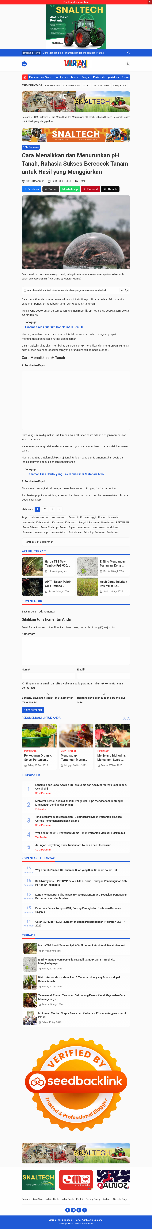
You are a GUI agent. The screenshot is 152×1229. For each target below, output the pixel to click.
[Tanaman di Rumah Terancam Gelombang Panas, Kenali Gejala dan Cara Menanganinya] (30, 1000)
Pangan (86, 77)
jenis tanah (28, 522)
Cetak (82, 181)
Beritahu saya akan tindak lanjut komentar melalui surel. (47, 700)
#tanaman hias (71, 85)
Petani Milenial (30, 527)
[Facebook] (67, 1210)
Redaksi (107, 1199)
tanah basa (112, 527)
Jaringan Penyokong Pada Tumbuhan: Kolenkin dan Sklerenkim (73, 845)
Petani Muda (47, 527)
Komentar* (28, 633)
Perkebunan (129, 77)
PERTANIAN (122, 522)
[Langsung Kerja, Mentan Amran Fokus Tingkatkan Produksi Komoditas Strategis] (76, 735)
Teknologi (66, 751)
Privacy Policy (93, 1199)
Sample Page (120, 1199)
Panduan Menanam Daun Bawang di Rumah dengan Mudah (78, 52)
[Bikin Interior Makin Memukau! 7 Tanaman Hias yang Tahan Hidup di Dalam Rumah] (30, 982)
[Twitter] (84, 1210)
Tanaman (27, 532)
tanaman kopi (41, 532)
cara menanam (58, 517)
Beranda (26, 1199)
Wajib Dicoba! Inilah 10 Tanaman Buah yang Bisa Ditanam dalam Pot (76, 870)
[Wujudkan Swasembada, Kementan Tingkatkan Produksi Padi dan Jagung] (39, 735)
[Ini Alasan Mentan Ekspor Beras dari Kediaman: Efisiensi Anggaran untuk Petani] (30, 1018)
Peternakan (41, 809)
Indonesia (113, 517)
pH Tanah (61, 527)
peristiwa (113, 77)
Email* (81, 669)
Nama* (26, 669)
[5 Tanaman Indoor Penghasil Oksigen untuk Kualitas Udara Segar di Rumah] (112, 735)
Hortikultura (61, 77)
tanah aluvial (83, 527)
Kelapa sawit (43, 522)
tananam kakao (58, 532)
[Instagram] (73, 1210)
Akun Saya (38, 1199)
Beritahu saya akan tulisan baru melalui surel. (101, 700)
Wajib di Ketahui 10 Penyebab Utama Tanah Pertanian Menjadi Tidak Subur (80, 832)
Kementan (57, 522)
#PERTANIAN (52, 85)
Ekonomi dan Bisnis (40, 77)
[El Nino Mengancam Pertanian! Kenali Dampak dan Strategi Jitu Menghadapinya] (87, 566)
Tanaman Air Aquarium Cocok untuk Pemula (54, 327)
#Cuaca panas (101, 85)
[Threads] (78, 1210)
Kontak (79, 1199)
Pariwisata (99, 77)
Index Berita (67, 1199)
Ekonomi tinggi (88, 517)
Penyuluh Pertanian (89, 522)
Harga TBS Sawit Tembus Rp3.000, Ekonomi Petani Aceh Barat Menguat (81, 945)
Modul (75, 77)
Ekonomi (73, 517)
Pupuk (71, 527)
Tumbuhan (112, 532)
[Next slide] (128, 718)
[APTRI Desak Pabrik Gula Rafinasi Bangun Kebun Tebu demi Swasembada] (32, 587)
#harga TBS (119, 85)
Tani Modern (75, 532)
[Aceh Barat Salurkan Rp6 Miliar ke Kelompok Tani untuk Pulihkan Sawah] (87, 587)
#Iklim (86, 85)
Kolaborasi (70, 522)
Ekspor (101, 517)
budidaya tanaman (39, 517)
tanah (68, 299)
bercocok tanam (54, 349)
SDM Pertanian (31, 147)
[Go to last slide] (124, 718)
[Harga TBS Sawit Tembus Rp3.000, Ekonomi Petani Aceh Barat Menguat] (32, 566)
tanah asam (98, 527)
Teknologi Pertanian (94, 532)
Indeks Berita (52, 1199)
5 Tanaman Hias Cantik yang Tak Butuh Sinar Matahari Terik (64, 474)
